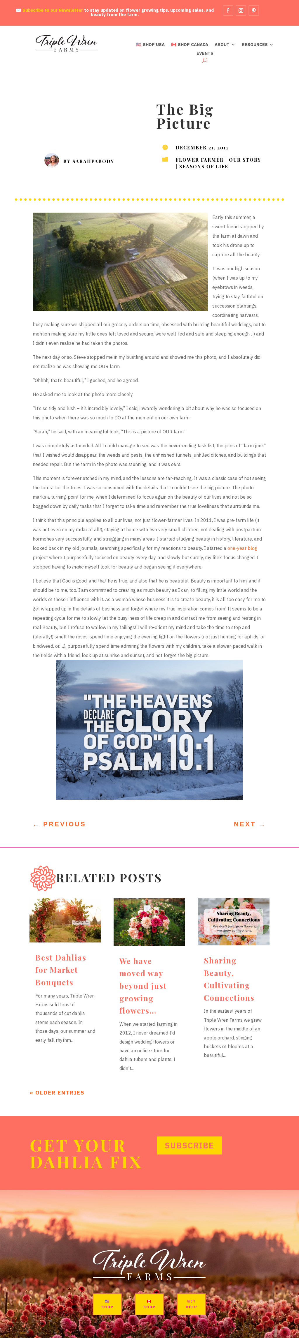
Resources (255, 45)
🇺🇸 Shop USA (150, 45)
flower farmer (200, 159)
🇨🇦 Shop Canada (189, 45)
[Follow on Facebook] (228, 10)
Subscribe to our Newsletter (52, 10)
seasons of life (203, 166)
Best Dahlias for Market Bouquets (60, 969)
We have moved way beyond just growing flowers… (143, 986)
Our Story (245, 159)
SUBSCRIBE (189, 1145)
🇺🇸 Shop (107, 1304)
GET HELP (191, 1304)
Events (205, 53)
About (222, 45)
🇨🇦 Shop (149, 1304)
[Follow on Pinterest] (253, 10)
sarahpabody (93, 161)
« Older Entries (57, 1092)
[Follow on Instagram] (241, 10)
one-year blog (242, 548)
